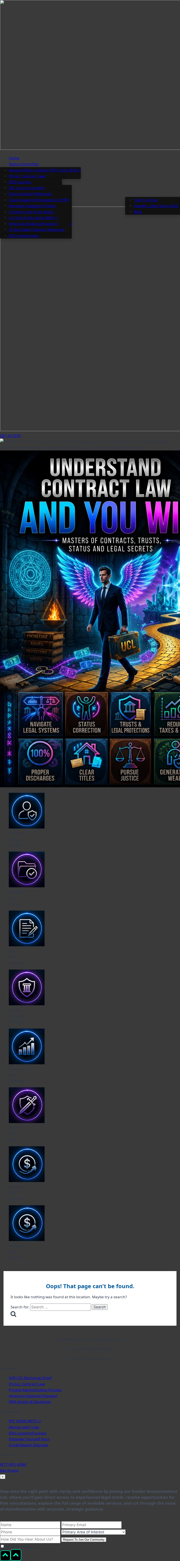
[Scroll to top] (5, 1555)
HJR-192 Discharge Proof (30, 1377)
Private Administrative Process (35, 1389)
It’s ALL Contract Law (27, 1383)
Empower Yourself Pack (29, 1438)
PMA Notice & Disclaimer (30, 1401)
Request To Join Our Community (83, 1539)
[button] (94, 164)
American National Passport (33, 1395)
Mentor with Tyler (24, 1427)
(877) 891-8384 (13, 1464)
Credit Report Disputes (28, 1444)
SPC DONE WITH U (25, 1420)
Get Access (9, 1470)
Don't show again (20, 1546)
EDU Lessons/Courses (28, 1433)
